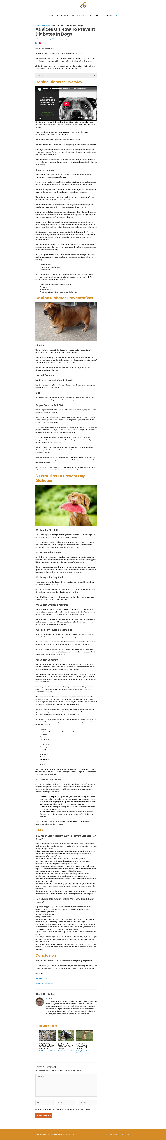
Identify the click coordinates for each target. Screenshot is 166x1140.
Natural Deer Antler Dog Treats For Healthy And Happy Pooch (47, 1046)
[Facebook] (36, 43)
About (128, 1134)
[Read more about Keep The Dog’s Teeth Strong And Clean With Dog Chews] (66, 1035)
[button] (116, 15)
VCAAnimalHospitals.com (44, 983)
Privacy (122, 1134)
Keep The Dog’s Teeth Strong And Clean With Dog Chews (65, 1046)
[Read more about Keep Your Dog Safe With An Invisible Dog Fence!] (84, 1035)
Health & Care (45, 26)
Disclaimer (114, 1134)
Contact (106, 1134)
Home (37, 26)
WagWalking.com (41, 978)
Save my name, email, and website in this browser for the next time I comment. (65, 1109)
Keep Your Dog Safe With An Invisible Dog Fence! (82, 1046)
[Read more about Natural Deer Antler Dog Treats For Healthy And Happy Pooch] (47, 1035)
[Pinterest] (40, 43)
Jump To (40, 75)
